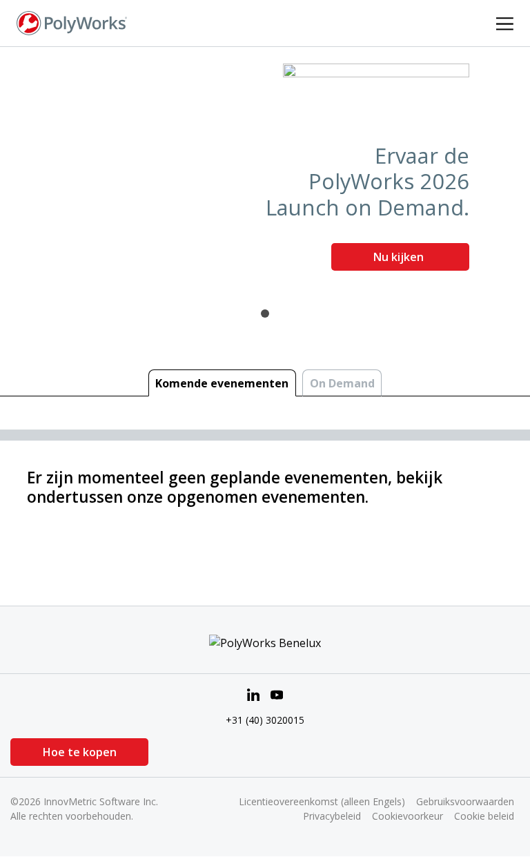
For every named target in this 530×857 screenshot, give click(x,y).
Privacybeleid (332, 815)
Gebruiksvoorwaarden (465, 801)
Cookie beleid (484, 815)
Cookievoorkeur (407, 815)
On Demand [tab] (342, 383)
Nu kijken (399, 256)
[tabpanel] (265, 172)
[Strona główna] (72, 22)
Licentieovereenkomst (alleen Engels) (322, 801)
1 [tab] (265, 313)
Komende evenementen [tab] (221, 383)
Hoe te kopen (80, 752)
